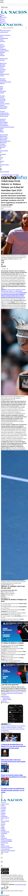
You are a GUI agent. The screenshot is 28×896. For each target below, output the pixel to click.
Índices (2, 54)
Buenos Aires (3, 63)
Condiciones (18, 884)
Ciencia (2, 72)
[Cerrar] (22, 25)
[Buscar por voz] (26, 28)
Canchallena (3, 91)
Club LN (3, 21)
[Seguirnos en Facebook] (2, 854)
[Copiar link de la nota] (2, 264)
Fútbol (1, 86)
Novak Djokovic (6, 698)
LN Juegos (2, 96)
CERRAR (2, 0)
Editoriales (2, 78)
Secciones (4, 17)
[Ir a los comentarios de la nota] (3, 260)
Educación (2, 66)
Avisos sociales (3, 124)
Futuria (2, 44)
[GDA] (5, 889)
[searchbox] (13, 28)
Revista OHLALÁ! (4, 134)
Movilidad (2, 52)
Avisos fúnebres (4, 122)
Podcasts (2, 105)
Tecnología (2, 99)
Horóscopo (3, 100)
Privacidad (23, 884)
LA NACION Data (4, 38)
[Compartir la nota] (2, 262)
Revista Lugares (4, 138)
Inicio (3, 15)
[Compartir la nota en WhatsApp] (3, 262)
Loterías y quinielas (4, 103)
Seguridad (2, 64)
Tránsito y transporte (5, 35)
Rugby (1, 88)
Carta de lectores (4, 125)
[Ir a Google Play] (5, 870)
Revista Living (3, 139)
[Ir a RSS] (2, 866)
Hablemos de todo (4, 74)
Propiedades (3, 49)
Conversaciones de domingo (7, 127)
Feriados (2, 102)
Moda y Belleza (3, 106)
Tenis (1, 89)
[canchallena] (14, 179)
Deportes (9, 175)
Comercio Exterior (4, 50)
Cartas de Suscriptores (5, 82)
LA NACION (4, 175)
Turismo (2, 97)
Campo (2, 47)
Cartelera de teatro (4, 114)
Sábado (2, 128)
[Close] (2, 794)
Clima (1, 36)
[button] (14, 98)
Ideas (1, 130)
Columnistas (3, 80)
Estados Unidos (4, 58)
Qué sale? (2, 111)
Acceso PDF (3, 119)
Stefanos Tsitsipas (7, 699)
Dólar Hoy (2, 46)
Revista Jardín (3, 142)
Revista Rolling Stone (5, 141)
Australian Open (5, 696)
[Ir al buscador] (2, 9)
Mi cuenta (4, 23)
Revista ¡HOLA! (3, 136)
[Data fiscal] (2, 893)
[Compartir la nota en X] (3, 266)
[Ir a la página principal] (14, 13)
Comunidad (3, 69)
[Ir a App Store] (5, 873)
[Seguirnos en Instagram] (2, 862)
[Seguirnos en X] (2, 858)
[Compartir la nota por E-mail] (5, 266)
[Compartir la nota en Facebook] (2, 266)
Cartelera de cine (4, 113)
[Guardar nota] (2, 260)
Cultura (2, 68)
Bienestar (2, 71)
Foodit (3, 19)
